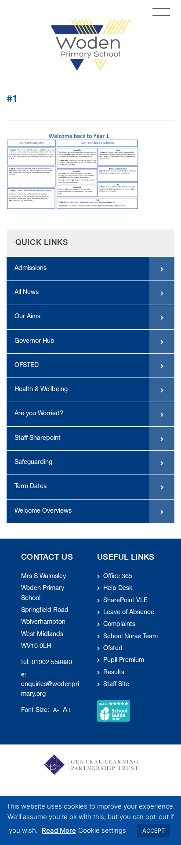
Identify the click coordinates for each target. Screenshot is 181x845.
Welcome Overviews (43, 511)
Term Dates (30, 487)
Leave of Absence (128, 613)
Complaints (119, 625)
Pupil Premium (123, 661)
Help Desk (117, 589)
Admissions (30, 269)
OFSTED (26, 366)
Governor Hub (34, 341)
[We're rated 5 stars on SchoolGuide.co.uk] (113, 711)
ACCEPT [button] (153, 830)
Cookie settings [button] (102, 830)
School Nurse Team (130, 637)
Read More (59, 830)
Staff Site (116, 685)
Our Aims (27, 317)
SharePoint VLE (125, 601)
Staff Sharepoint (37, 438)
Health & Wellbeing (41, 390)
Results (113, 673)
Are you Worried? (38, 414)
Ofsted (113, 649)
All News (26, 293)
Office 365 (117, 577)
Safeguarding (33, 463)
